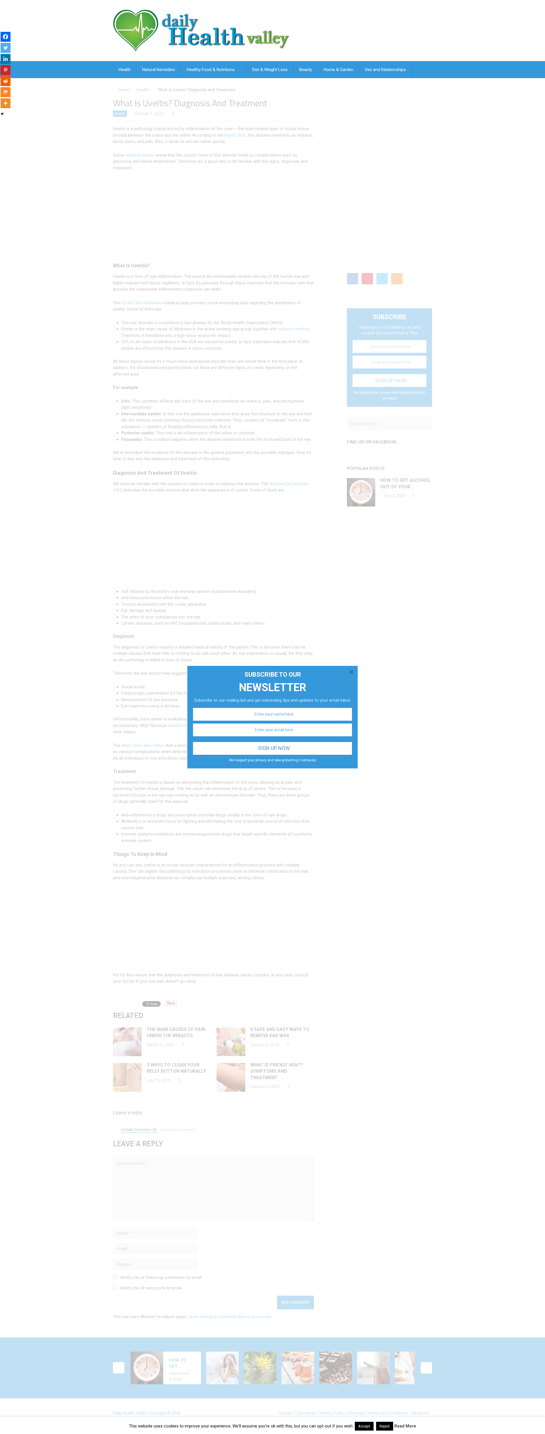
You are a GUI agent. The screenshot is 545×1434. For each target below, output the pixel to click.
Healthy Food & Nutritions (211, 69)
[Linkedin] (6, 59)
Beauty (305, 69)
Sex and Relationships (385, 69)
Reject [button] (385, 1426)
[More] (6, 103)
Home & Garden (338, 69)
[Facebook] (6, 37)
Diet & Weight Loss (270, 69)
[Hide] (2, 114)
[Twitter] (6, 48)
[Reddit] (6, 81)
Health (125, 69)
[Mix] (6, 92)
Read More (405, 1426)
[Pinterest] (6, 70)
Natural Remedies (158, 69)
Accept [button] (364, 1426)
